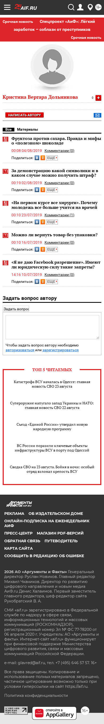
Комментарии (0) (59, 150)
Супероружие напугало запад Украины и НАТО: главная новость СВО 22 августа (52, 405)
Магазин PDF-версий (60, 533)
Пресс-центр (18, 533)
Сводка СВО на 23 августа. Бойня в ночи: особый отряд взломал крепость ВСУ (52, 469)
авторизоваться (20, 350)
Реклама (14, 513)
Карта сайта (18, 548)
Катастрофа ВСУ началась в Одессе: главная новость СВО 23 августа (52, 383)
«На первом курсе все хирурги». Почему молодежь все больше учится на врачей (54, 205)
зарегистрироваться (60, 350)
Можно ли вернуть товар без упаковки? (54, 235)
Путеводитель (61, 541)
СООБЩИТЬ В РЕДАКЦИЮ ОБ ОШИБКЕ (44, 555)
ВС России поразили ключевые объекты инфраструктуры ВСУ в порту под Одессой (52, 447)
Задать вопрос (17, 309)
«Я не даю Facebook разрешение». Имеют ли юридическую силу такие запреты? (56, 264)
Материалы (27, 129)
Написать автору (24, 115)
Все (8, 129)
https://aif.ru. (76, 686)
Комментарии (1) (59, 215)
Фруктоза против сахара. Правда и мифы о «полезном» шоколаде (56, 140)
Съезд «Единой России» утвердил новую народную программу (52, 426)
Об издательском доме (56, 513)
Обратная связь (22, 541)
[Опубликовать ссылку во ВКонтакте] (37, 157)
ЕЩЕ (51, 158)
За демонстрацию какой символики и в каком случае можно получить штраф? (54, 173)
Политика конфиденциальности (36, 695)
